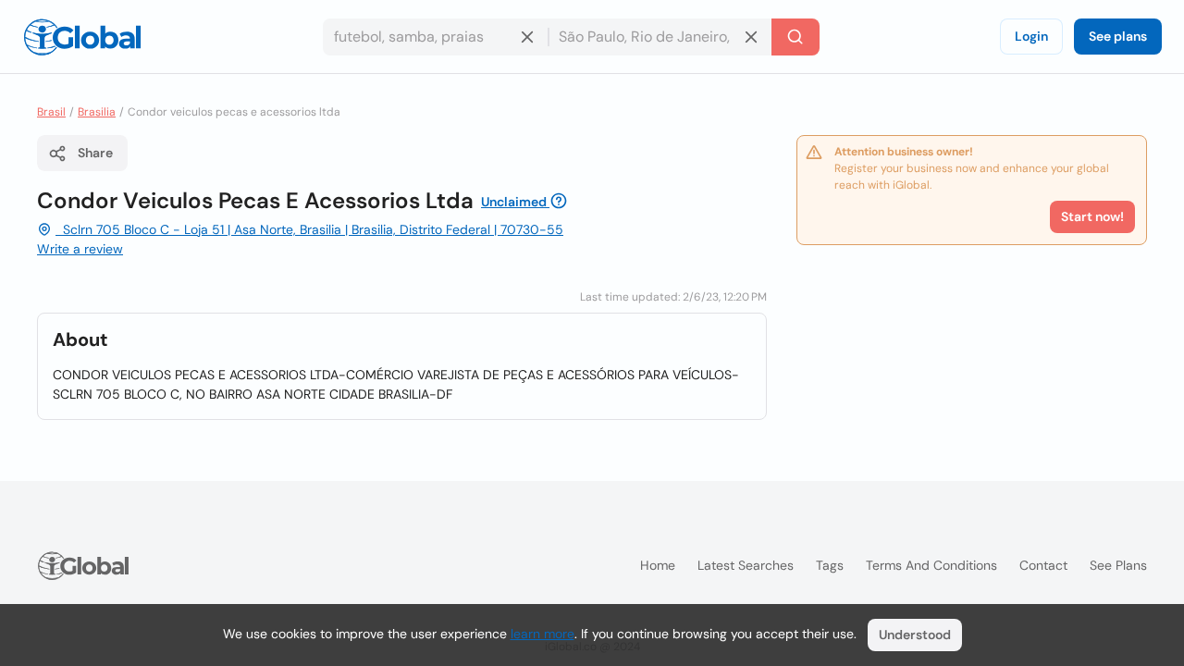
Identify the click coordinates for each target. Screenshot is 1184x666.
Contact (1043, 565)
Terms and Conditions (931, 565)
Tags (830, 565)
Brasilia (97, 112)
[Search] (795, 37)
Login (1031, 36)
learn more (542, 633)
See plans (1118, 36)
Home (657, 565)
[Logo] (82, 37)
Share (95, 152)
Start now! (1092, 216)
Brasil (51, 112)
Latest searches (745, 565)
